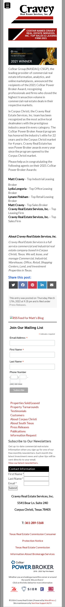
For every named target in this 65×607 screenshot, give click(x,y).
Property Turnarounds (24, 407)
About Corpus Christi (23, 419)
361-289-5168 (34, 523)
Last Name (17, 361)
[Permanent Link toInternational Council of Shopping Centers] (14, 589)
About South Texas (22, 423)
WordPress (50, 600)
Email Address (19, 338)
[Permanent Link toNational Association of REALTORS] (42, 589)
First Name (17, 349)
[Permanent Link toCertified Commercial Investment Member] (51, 589)
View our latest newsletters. (23, 462)
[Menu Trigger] (7, 5)
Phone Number (18, 372)
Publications (18, 431)
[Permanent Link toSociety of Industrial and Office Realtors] (29, 589)
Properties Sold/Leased (25, 403)
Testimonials (18, 411)
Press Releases (17, 304)
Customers (17, 415)
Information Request (23, 435)
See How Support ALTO (42, 603)
